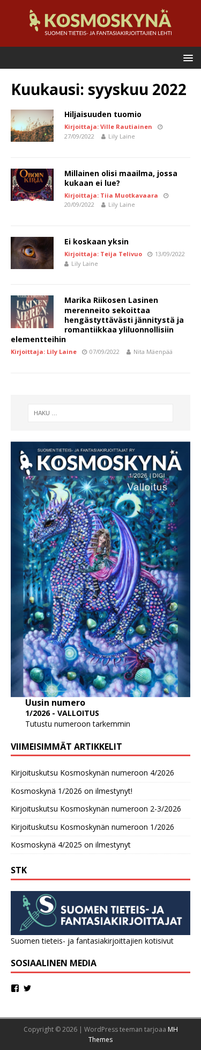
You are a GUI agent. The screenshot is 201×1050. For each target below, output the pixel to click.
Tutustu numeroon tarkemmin (77, 724)
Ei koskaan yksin (96, 241)
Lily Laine (121, 136)
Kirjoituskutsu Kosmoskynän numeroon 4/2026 (92, 772)
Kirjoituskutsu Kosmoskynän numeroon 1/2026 (92, 827)
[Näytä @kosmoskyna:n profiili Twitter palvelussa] (27, 988)
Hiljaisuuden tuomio (103, 114)
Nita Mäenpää (153, 351)
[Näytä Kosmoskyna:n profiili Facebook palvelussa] (15, 988)
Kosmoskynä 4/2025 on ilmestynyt (71, 844)
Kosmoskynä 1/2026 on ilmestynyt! (71, 791)
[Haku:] (101, 413)
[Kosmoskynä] (100, 40)
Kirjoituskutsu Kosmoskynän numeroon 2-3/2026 (96, 808)
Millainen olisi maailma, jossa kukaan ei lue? (120, 178)
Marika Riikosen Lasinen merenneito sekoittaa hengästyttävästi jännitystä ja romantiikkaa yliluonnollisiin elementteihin (97, 319)
